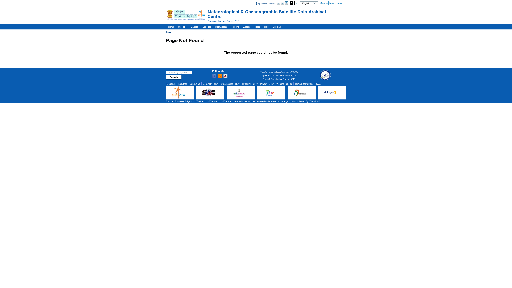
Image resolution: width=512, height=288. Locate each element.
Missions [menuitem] (182, 26)
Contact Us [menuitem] (195, 83)
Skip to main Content (266, 3)
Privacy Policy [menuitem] (267, 83)
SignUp (324, 3)
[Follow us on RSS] (220, 76)
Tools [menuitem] (257, 26)
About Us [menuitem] (182, 83)
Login (331, 3)
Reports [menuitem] (235, 26)
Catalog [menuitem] (194, 26)
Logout (339, 3)
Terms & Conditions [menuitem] (304, 83)
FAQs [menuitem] (318, 83)
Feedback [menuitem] (170, 83)
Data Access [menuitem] (221, 26)
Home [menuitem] (171, 26)
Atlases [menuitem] (246, 26)
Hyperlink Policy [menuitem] (250, 83)
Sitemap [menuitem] (277, 26)
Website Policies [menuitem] (284, 83)
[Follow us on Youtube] (225, 76)
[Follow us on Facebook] (214, 76)
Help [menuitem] (266, 26)
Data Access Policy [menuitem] (230, 83)
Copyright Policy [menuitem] (210, 83)
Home (168, 32)
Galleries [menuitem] (207, 26)
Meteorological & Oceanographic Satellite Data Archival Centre (267, 13)
